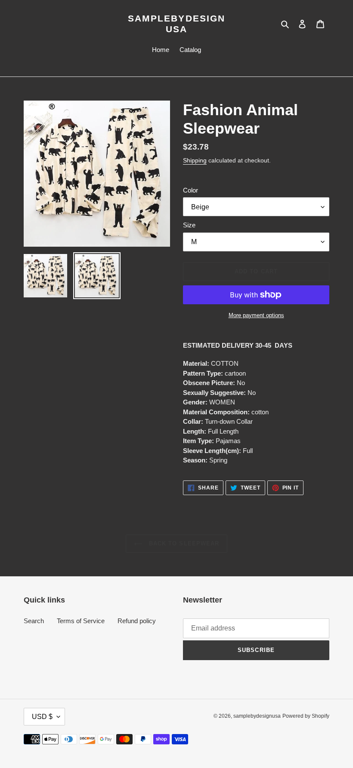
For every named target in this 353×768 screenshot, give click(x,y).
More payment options (256, 315)
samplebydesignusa (176, 23)
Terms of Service (81, 620)
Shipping (195, 160)
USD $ (42, 716)
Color (190, 190)
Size (189, 225)
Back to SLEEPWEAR (183, 543)
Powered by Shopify (305, 716)
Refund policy (137, 620)
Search (34, 620)
